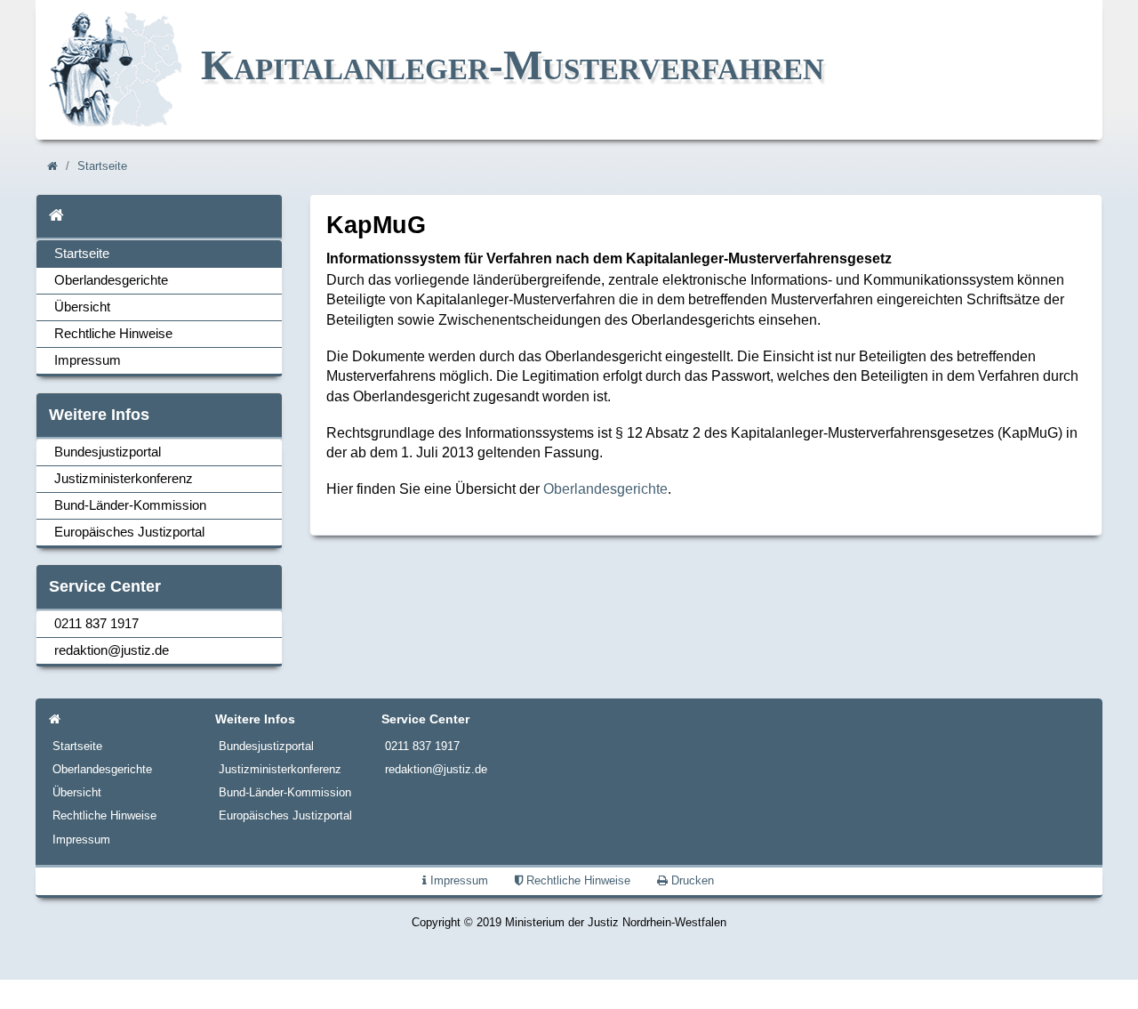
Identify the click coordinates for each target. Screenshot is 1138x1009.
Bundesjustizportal (107, 452)
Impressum (87, 360)
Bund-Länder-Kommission (130, 505)
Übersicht (82, 307)
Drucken (691, 880)
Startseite (102, 166)
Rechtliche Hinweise (113, 334)
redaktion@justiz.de (111, 650)
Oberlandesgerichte (111, 280)
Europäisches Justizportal (129, 532)
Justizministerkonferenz (123, 479)
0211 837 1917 (96, 624)
